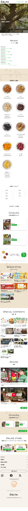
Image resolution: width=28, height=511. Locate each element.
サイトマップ (18, 490)
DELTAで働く (3, 467)
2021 (19, 195)
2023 (20, 193)
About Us (3, 457)
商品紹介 (2, 459)
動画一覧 (24, 408)
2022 (7, 195)
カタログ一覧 (23, 431)
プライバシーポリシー (11, 490)
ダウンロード (14, 224)
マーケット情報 (15, 34)
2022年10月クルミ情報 (5, 57)
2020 (7, 198)
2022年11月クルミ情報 (5, 51)
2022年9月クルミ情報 (5, 63)
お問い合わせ (14, 471)
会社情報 (2, 464)
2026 (7, 190)
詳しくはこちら (24, 255)
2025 (20, 190)
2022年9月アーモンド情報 (6, 60)
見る (7, 424)
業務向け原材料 (8, 34)
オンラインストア (20, 1)
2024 (7, 193)
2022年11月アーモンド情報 (6, 48)
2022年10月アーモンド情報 (6, 54)
